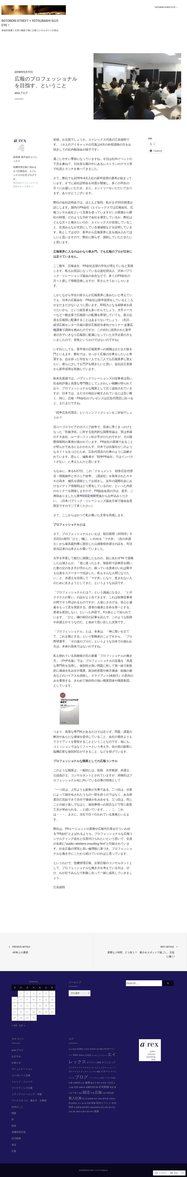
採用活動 (110, 1093)
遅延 (74, 1112)
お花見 (88, 1055)
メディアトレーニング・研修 (27, 1094)
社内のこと (17, 1107)
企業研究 (77, 1083)
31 (33, 1018)
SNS (75, 1055)
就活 (14, 1144)
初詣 (76, 1087)
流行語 (83, 1103)
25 (40, 1012)
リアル (107, 1078)
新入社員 (75, 1098)
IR (13, 1119)
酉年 (92, 1112)
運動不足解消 (81, 1112)
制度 (14, 1125)
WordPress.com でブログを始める (93, 1170)
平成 (92, 1093)
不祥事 (113, 1078)
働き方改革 (101, 1083)
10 (33, 1000)
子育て (75, 1093)
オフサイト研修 (94, 1062)
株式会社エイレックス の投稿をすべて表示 (25, 185)
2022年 (93, 1049)
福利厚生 (86, 1107)
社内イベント (103, 1102)
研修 (93, 1103)
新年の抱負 (98, 1099)
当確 (104, 1093)
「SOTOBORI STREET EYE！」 (166, 7)
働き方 (93, 1083)
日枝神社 (112, 1099)
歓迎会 (74, 1103)
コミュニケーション (22, 1069)
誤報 (70, 1112)
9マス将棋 (72, 1049)
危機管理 (82, 1087)
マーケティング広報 (22, 1088)
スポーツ (105, 1071)
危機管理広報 (19, 1132)
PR (105, 1049)
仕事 (70, 1083)
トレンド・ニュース (22, 1081)
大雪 (70, 1093)
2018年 (86, 1049)
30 (27, 1018)
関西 (14, 1113)
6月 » (22, 1025)
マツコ (91, 1078)
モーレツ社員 (99, 1078)
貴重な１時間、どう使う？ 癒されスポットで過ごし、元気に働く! (140, 952)
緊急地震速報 (95, 1107)
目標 (89, 1103)
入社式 (110, 1083)
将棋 (80, 1093)
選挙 (88, 1112)
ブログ (81, 1077)
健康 (87, 1082)
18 (40, 1006)
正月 (79, 1103)
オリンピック (109, 1062)
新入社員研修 (88, 1099)
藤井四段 (112, 1107)
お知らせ (16, 1062)
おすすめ (16, 1056)
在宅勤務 (16, 1138)
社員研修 (78, 1107)
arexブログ (21, 93)
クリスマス (73, 1068)
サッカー (84, 1071)
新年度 (105, 1099)
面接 (96, 1111)
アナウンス (103, 1055)
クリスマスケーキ (86, 1068)
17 (33, 1006)
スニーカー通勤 (94, 1072)
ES (98, 1049)
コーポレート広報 (21, 1075)
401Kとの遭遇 (21, 950)
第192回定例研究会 (89, 496)
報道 (112, 1087)
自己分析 (104, 1107)
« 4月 (14, 1025)
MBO (101, 1049)
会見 (82, 1083)
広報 (14, 1151)
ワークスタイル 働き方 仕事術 (29, 1100)
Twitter (81, 1055)
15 (21, 1006)
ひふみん (95, 1055)
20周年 (80, 1049)
